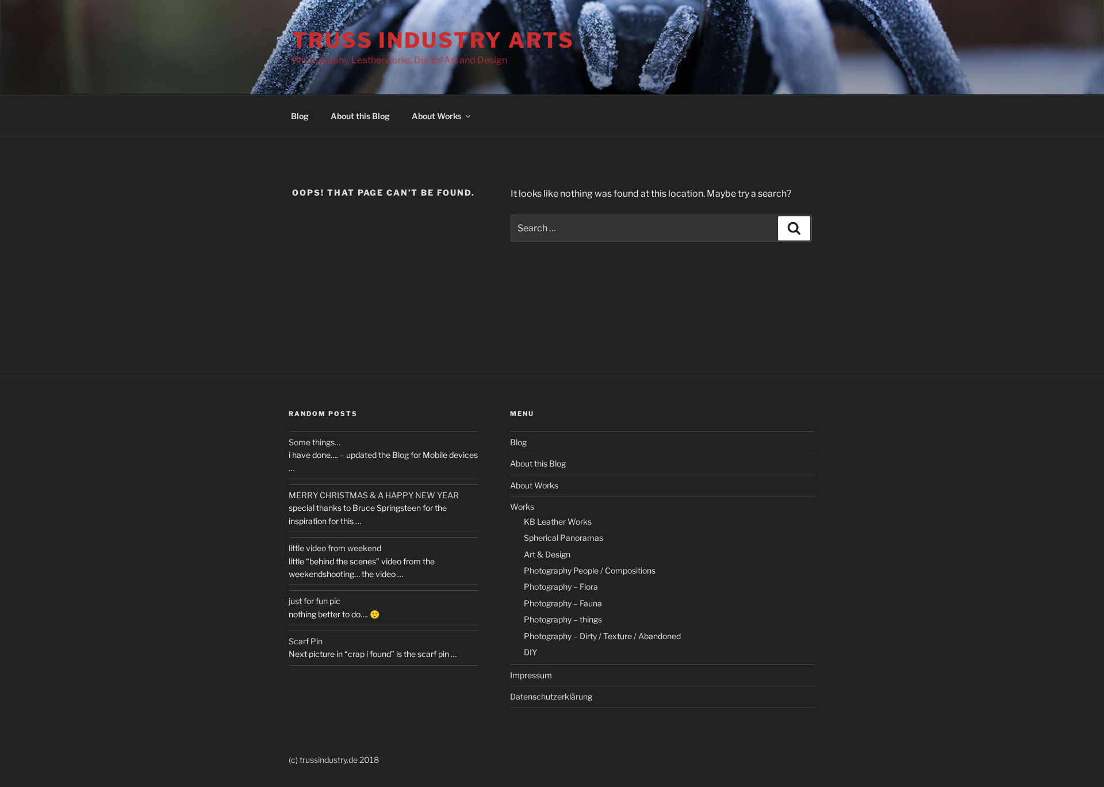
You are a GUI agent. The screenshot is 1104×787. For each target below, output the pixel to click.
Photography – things (563, 619)
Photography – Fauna (563, 603)
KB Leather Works (558, 521)
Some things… (314, 442)
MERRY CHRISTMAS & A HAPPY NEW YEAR (374, 495)
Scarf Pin (306, 641)
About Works (436, 116)
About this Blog (360, 116)
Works (522, 506)
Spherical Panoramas (563, 538)
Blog (300, 116)
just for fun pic (314, 601)
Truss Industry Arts (433, 40)
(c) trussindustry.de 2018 (334, 760)
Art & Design (547, 554)
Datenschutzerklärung (551, 696)
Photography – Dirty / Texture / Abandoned (602, 636)
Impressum (531, 675)
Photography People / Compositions (590, 570)
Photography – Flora (561, 586)
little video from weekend (335, 548)
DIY (530, 652)
